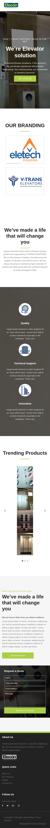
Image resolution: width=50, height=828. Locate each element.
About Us (6, 773)
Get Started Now (18, 655)
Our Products (8, 777)
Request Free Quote (25, 710)
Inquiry (5, 780)
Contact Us (7, 783)
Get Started (25, 78)
